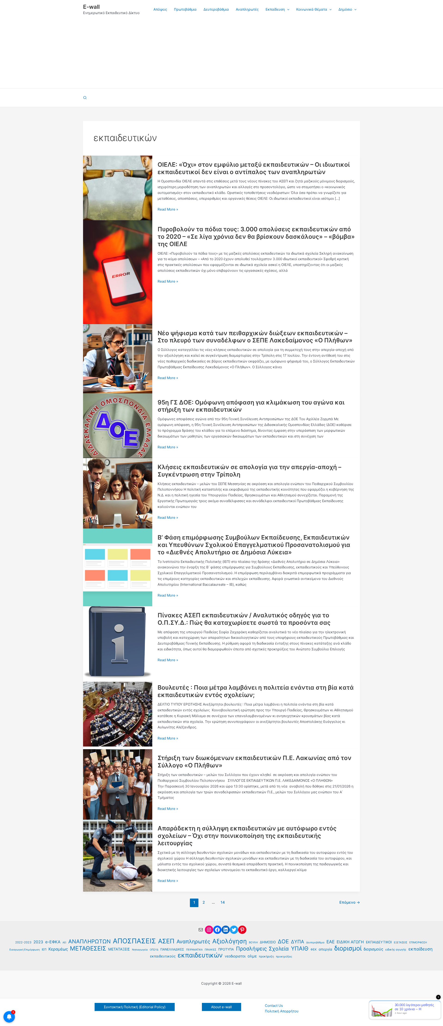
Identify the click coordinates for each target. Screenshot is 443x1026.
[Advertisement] (221, 53)
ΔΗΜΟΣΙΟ (268, 942)
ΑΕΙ (64, 942)
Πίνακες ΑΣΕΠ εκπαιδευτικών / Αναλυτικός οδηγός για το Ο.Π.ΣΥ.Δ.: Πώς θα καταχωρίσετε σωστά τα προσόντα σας (244, 619)
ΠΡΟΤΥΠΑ (226, 949)
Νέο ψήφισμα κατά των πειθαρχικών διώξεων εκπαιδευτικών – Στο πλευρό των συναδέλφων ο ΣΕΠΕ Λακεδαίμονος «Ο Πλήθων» (255, 336)
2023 (38, 942)
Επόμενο (349, 902)
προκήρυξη (266, 956)
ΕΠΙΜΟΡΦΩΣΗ (418, 942)
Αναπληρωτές (193, 942)
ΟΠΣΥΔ (154, 949)
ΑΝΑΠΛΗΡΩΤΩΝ (89, 942)
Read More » (168, 209)
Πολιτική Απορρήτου (282, 1011)
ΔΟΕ (283, 942)
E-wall (91, 6)
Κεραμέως (58, 949)
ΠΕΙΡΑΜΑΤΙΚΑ (194, 949)
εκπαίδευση (420, 948)
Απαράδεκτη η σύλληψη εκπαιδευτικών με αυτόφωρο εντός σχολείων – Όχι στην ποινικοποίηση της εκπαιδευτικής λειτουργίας (247, 836)
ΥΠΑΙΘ (299, 948)
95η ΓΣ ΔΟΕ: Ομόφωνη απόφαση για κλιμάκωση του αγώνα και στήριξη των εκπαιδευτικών (251, 406)
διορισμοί (348, 948)
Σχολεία (279, 949)
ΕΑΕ (330, 942)
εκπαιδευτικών (200, 955)
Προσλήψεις (251, 949)
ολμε (252, 956)
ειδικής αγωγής (395, 949)
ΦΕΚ (314, 949)
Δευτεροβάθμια (315, 942)
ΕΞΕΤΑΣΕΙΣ (400, 942)
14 (223, 902)
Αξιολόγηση (229, 941)
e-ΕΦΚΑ (52, 941)
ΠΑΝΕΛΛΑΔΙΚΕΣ (172, 949)
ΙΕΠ (44, 949)
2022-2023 (23, 942)
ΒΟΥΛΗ (253, 942)
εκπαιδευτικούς (163, 956)
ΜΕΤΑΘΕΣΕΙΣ (88, 948)
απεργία (325, 949)
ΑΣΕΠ (166, 941)
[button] (287, 9)
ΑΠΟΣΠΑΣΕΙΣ (134, 941)
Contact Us (274, 1005)
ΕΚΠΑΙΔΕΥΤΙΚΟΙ (379, 942)
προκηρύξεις (284, 956)
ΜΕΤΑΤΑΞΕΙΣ (119, 949)
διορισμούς (373, 949)
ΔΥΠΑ (297, 942)
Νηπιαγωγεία (140, 949)
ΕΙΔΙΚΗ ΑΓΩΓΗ (350, 941)
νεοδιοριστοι (235, 956)
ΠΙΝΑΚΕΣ (210, 949)
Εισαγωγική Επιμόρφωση (24, 949)
